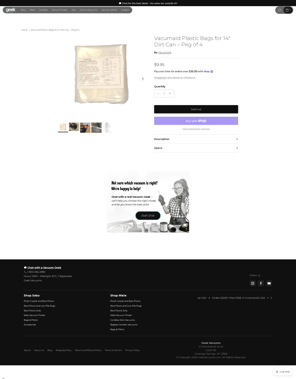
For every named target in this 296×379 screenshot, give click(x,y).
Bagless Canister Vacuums (123, 324)
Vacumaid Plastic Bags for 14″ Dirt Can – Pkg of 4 (55, 30)
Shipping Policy (64, 350)
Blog (49, 350)
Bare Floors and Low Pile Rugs (39, 305)
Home (24, 30)
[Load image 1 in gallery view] (102, 77)
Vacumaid (164, 52)
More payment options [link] (196, 128)
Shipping (160, 77)
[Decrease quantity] (157, 93)
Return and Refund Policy (88, 350)
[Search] (279, 10)
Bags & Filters (31, 320)
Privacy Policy (132, 350)
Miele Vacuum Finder (121, 315)
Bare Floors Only (32, 310)
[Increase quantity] (171, 93)
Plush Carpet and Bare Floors (39, 301)
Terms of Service (113, 350)
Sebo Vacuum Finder (34, 315)
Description (161, 139)
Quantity (159, 86)
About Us (39, 350)
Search (27, 350)
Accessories (30, 324)
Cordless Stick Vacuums (122, 320)
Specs (158, 148)
